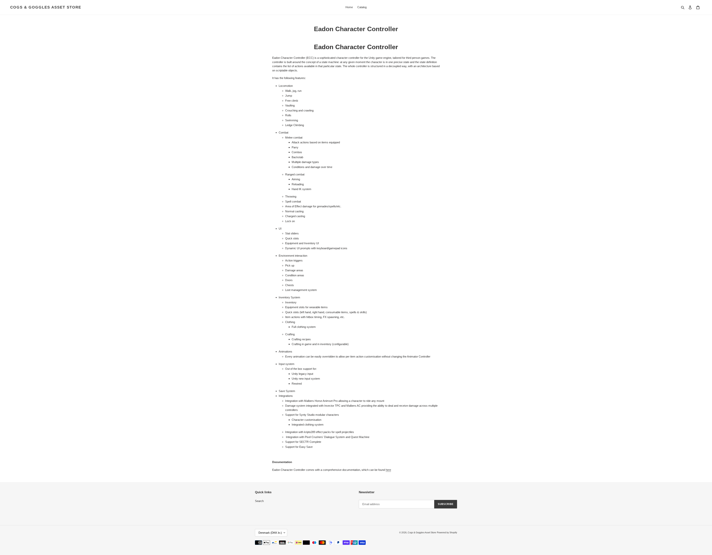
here (388, 469)
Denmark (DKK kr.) (270, 532)
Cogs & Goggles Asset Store (45, 7)
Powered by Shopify (447, 532)
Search (259, 501)
